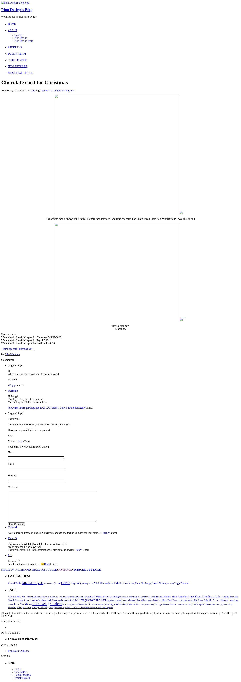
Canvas (57, 583)
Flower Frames (144, 597)
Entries (20, 672)
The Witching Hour (219, 604)
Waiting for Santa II (56, 608)
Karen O (12, 538)
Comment (13, 487)
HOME (12, 24)
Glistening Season (22, 600)
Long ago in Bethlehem (152, 600)
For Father (155, 597)
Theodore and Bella (184, 604)
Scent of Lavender (79, 604)
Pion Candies (129, 583)
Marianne (13, 390)
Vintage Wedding (40, 607)
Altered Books (14, 583)
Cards (33, 90)
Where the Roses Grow (75, 608)
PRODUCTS (15, 47)
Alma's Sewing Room (31, 596)
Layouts (76, 583)
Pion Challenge (143, 583)
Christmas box (25, 348)
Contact (18, 35)
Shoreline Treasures (95, 604)
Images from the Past (93, 600)
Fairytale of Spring (128, 596)
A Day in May (14, 596)
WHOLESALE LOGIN (20, 72)
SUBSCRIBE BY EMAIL (87, 569)
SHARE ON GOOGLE (44, 569)
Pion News (158, 583)
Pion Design (20, 38)
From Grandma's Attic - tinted (212, 596)
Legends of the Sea (114, 600)
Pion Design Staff (23, 40)
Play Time (67, 604)
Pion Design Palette (47, 604)
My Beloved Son (187, 600)
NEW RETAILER (17, 66)
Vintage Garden (24, 607)
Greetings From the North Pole (65, 600)
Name (11, 452)
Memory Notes (87, 583)
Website (12, 475)
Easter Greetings (111, 596)
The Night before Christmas (165, 604)
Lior (10, 555)
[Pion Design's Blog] (15, 2)
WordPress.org (22, 677)
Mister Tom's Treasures (171, 600)
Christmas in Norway (49, 597)
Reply (12, 385)
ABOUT (12, 30)
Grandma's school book (40, 600)
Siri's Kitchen (121, 604)
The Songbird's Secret (201, 604)
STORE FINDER (17, 60)
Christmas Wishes (66, 596)
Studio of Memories (135, 604)
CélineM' (12, 527)
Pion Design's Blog (17, 10)
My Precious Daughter (219, 600)
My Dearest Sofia (201, 600)
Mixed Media (115, 583)
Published (170, 583)
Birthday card (9, 348)
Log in (17, 669)
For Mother (165, 596)
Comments (22, 674)
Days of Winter (95, 596)
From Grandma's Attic (183, 596)
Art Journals (48, 583)
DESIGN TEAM (17, 53)
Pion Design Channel (19, 650)
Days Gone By (81, 596)
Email (11, 463)
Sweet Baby (149, 604)
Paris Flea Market (23, 604)
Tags (177, 583)
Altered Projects (32, 583)
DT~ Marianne (12, 354)
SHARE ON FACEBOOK (15, 569)
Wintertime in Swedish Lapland (58, 90)
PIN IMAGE (65, 569)
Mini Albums (101, 583)
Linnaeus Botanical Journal (132, 600)
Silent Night (109, 604)
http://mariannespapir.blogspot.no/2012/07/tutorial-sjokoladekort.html (43, 407)
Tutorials (185, 583)
